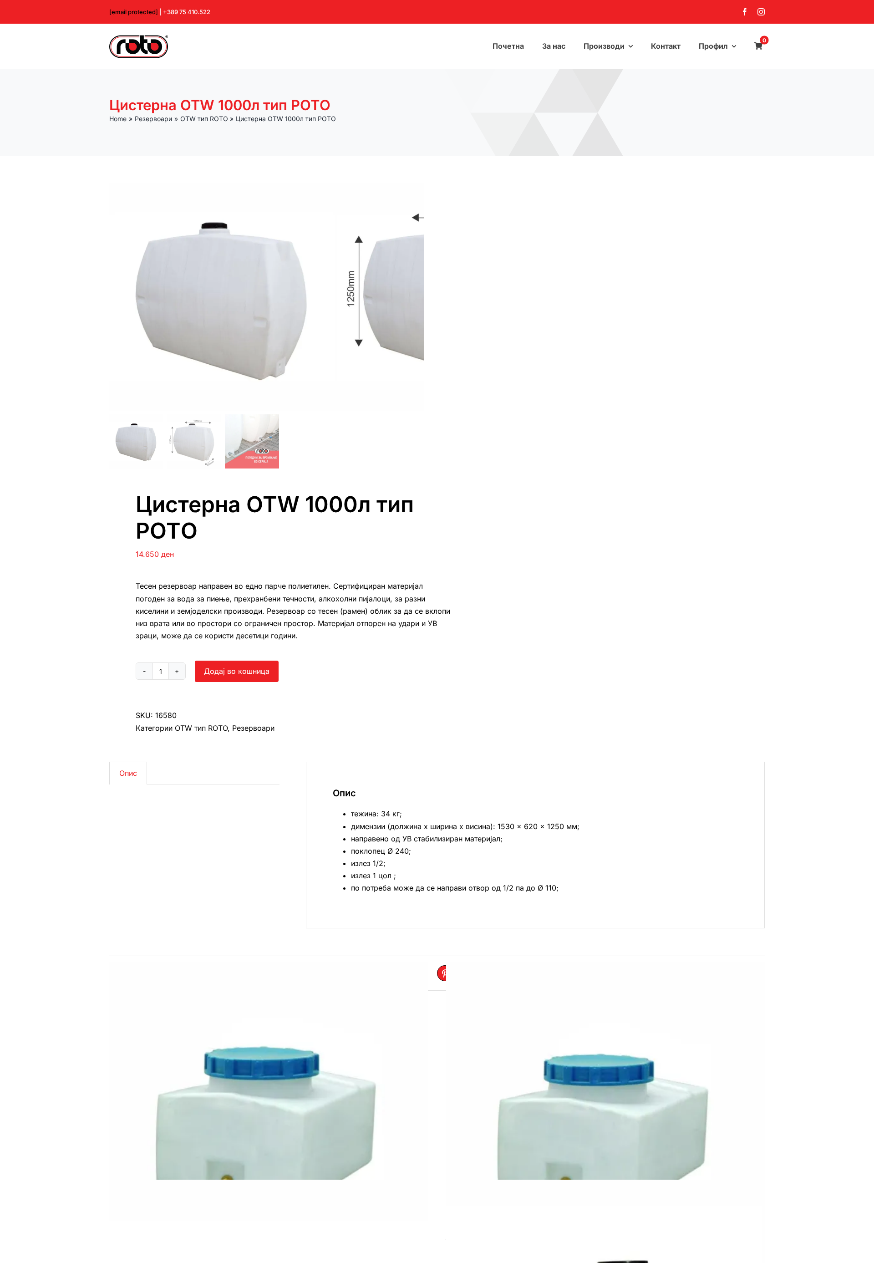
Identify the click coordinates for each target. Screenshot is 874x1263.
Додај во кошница (236, 671)
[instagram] (761, 11)
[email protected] (133, 11)
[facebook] (744, 11)
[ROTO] (138, 38)
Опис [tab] (128, 773)
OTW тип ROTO (201, 728)
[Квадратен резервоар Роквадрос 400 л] (268, 1121)
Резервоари (253, 728)
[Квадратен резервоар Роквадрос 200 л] (605, 1121)
